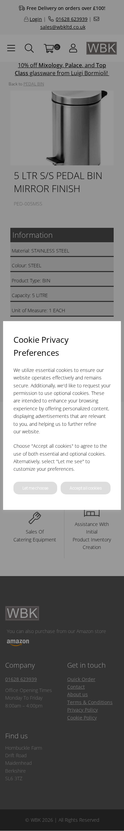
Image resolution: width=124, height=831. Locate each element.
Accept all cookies (86, 488)
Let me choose (35, 488)
